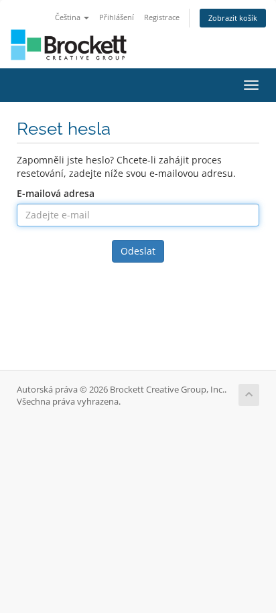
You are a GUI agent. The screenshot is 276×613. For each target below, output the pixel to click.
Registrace (162, 17)
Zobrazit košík (232, 18)
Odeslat (138, 251)
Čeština (68, 17)
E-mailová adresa (55, 193)
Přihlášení (116, 17)
